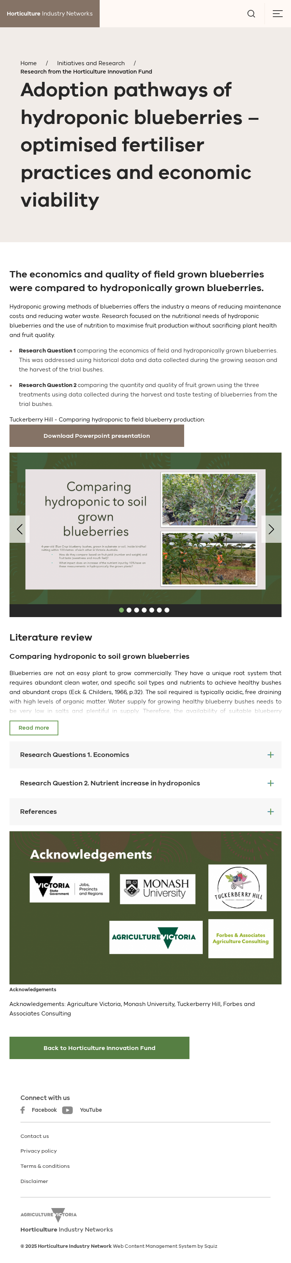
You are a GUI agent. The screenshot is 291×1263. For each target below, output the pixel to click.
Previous (19, 529)
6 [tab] (159, 610)
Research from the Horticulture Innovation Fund (86, 71)
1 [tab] (121, 610)
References (38, 811)
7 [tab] (166, 610)
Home (28, 63)
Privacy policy (38, 1151)
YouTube (91, 1110)
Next (271, 529)
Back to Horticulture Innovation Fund (99, 1048)
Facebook (44, 1110)
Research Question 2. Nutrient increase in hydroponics (110, 783)
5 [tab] (151, 610)
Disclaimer (34, 1181)
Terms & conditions (45, 1166)
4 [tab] (144, 610)
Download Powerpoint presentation (97, 436)
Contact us (34, 1136)
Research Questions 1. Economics (74, 754)
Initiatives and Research (91, 63)
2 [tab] (129, 610)
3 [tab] (136, 610)
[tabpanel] (145, 529)
